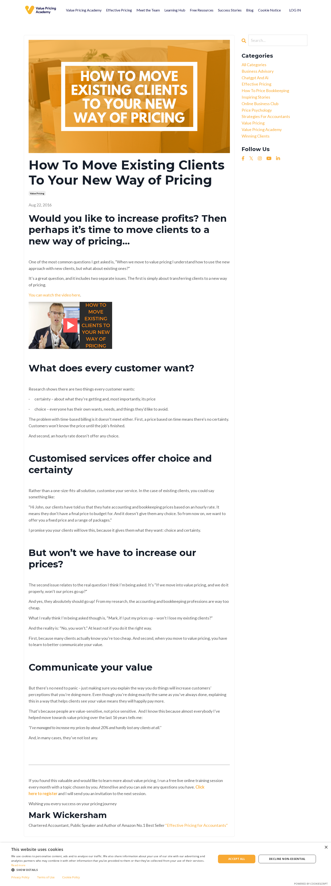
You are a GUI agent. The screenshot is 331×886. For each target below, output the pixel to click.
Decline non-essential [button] (287, 859)
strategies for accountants (266, 116)
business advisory (258, 71)
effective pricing (256, 83)
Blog (250, 10)
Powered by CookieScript (311, 883)
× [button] (326, 847)
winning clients (256, 135)
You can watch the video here (54, 294)
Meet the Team (148, 10)
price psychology (257, 110)
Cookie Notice (269, 10)
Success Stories (230, 10)
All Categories (254, 64)
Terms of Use (45, 877)
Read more (18, 865)
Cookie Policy (71, 877)
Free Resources (201, 10)
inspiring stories (256, 97)
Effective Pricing (119, 10)
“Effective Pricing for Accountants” (196, 825)
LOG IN (295, 10)
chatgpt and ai (255, 77)
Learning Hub (174, 10)
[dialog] (165, 864)
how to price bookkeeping (265, 90)
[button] (110, 870)
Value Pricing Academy (84, 10)
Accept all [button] (236, 859)
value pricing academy (262, 129)
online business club (260, 103)
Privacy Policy (20, 877)
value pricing (37, 193)
